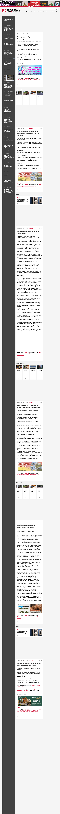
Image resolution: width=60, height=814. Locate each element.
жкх (18, 77)
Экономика (33, 11)
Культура (18, 197)
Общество (39, 11)
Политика (28, 11)
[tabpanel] (19, 98)
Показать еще (9, 198)
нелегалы (19, 183)
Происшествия (51, 11)
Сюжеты (45, 11)
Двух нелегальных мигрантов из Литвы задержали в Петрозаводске (29, 354)
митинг (18, 707)
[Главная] (4, 11)
